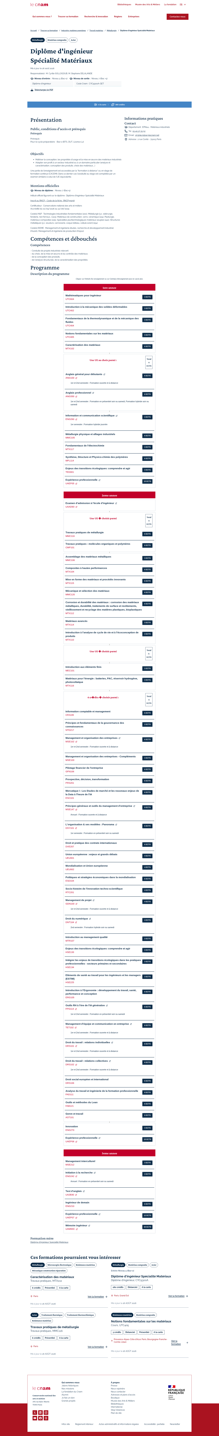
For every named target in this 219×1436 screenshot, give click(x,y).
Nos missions (68, 1388)
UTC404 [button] (70, 325)
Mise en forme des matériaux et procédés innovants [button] (96, 579)
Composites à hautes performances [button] (86, 568)
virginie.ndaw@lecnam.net (147, 135)
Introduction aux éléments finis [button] (84, 667)
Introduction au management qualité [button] (87, 937)
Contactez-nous (177, 16)
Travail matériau (96, 31)
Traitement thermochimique (80, 1315)
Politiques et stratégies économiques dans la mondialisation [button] (101, 877)
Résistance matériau (85, 1265)
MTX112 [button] (70, 613)
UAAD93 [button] (70, 507)
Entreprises (133, 16)
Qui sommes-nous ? (42, 16)
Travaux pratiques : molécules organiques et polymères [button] (98, 544)
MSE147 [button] (70, 809)
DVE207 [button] (70, 846)
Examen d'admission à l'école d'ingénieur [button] (90, 503)
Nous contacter (118, 1391)
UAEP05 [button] (70, 483)
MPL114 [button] (70, 460)
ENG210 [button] (70, 1206)
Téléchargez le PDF (43, 90)
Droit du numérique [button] (77, 918)
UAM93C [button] (70, 1229)
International (116, 1407)
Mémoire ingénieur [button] (76, 1225)
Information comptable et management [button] (88, 711)
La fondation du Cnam (72, 1391)
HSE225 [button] (70, 982)
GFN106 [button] (70, 771)
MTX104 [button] (70, 571)
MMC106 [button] (70, 560)
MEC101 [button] (70, 670)
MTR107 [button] (70, 940)
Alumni (65, 1395)
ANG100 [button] (70, 378)
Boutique (115, 1398)
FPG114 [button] (70, 1009)
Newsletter (175, 1424)
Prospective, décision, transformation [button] (87, 779)
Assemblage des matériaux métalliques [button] (88, 556)
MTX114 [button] (70, 624)
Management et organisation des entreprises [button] (91, 738)
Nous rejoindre (118, 1388)
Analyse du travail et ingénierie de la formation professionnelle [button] (102, 1091)
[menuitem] (124, 4)
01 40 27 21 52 (139, 131)
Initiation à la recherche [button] (79, 1172)
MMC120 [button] (70, 594)
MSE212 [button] (70, 1164)
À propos (115, 1382)
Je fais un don (68, 1398)
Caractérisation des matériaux (52, 1277)
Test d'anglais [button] (74, 1191)
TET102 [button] (70, 1027)
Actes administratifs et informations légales (119, 1424)
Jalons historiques (70, 1385)
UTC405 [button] (70, 337)
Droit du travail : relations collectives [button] (87, 1061)
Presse (114, 1385)
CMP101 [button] (70, 547)
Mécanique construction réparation (49, 1270)
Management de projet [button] (79, 900)
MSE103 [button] (70, 760)
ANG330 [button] (70, 396)
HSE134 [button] (70, 967)
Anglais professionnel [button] (78, 392)
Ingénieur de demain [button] (77, 1202)
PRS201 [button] (70, 783)
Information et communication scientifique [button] (90, 415)
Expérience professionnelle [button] (81, 479)
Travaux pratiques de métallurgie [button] (85, 532)
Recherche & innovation (96, 16)
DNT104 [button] (70, 922)
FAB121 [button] (70, 1106)
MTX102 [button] (70, 348)
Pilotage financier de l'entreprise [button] (84, 768)
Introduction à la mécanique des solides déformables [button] (96, 307)
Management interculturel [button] (80, 1161)
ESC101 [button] (70, 798)
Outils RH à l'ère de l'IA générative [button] (85, 1005)
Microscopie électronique (59, 1265)
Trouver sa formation (68, 16)
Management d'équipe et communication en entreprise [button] (97, 1024)
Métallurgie (111, 31)
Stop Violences (118, 1410)
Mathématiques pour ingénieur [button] (83, 295)
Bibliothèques (117, 1404)
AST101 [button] (70, 1117)
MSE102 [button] (70, 741)
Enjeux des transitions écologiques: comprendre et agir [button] (98, 468)
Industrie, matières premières (73, 31)
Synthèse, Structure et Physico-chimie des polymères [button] (97, 457)
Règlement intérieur (84, 1424)
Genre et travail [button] (74, 1113)
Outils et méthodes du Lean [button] (82, 1102)
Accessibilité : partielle (154, 1424)
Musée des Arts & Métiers (123, 1401)
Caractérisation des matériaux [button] (83, 345)
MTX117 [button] (70, 449)
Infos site (66, 1424)
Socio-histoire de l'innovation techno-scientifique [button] (94, 888)
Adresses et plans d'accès (123, 1395)
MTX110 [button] (70, 640)
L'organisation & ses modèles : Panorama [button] (90, 824)
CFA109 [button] (70, 715)
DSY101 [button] (70, 828)
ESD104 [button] (70, 881)
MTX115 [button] (70, 583)
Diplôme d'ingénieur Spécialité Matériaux (141, 1276)
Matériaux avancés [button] (76, 621)
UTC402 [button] (70, 310)
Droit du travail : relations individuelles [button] (88, 1042)
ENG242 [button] (70, 1176)
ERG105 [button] (70, 997)
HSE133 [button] (70, 952)
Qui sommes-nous (70, 1382)
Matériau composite (57, 40)
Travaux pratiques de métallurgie (54, 1327)
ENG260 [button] (70, 419)
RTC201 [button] (70, 892)
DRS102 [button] (70, 1064)
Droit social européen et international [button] (87, 1079)
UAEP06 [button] (70, 1141)
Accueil (33, 31)
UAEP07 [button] (70, 1217)
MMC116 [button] (70, 536)
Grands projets (68, 1401)
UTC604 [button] (70, 299)
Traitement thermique (51, 1315)
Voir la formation (96, 1296)
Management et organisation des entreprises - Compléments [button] (101, 756)
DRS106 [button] (70, 1083)
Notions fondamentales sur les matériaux (141, 1321)
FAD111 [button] (70, 1094)
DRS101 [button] (70, 1046)
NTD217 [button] (70, 730)
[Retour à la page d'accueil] (39, 4)
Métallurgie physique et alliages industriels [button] (90, 434)
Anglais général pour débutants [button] (84, 374)
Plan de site (116, 1413)
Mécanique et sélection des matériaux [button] (88, 591)
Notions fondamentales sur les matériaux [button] (89, 333)
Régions (118, 16)
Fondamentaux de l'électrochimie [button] (85, 445)
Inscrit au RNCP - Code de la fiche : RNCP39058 (52, 200)
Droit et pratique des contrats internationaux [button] (91, 843)
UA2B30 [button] (70, 1194)
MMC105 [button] (70, 437)
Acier (73, 40)
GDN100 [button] (70, 903)
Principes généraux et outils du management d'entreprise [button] (99, 806)
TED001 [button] (70, 472)
